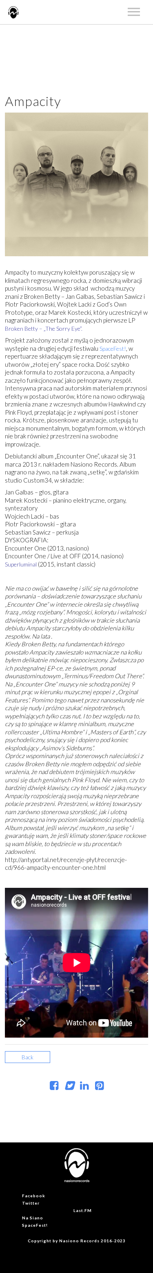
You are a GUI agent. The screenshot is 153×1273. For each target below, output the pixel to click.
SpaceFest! (113, 348)
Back (27, 1057)
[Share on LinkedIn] (84, 1086)
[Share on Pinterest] (99, 1086)
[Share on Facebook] (54, 1086)
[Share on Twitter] (69, 1086)
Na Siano (32, 1217)
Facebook (33, 1195)
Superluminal (21, 564)
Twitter (31, 1203)
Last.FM (82, 1210)
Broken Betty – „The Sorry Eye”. (43, 328)
